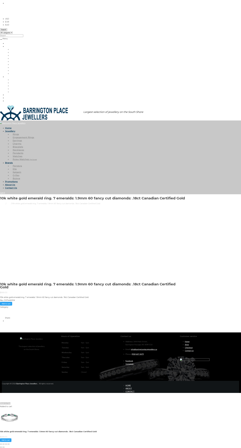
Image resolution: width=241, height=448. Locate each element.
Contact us (189, 350)
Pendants (14, 67)
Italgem (13, 86)
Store (8, 203)
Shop (187, 344)
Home (7, 43)
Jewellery (8, 46)
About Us (9, 98)
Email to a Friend (7, 313)
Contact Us (9, 101)
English (8, 3)
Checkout (189, 347)
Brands (8, 77)
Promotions (9, 95)
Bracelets (14, 61)
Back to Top (5, 403)
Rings (12, 49)
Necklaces (14, 64)
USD (2, 14)
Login (2, 400)
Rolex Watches (18, 73)
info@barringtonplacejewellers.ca (144, 349)
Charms (13, 58)
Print (2, 310)
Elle (11, 83)
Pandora (13, 80)
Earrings (13, 55)
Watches (13, 70)
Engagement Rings (17, 52)
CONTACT (130, 391)
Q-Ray (12, 89)
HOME (128, 385)
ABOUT (129, 388)
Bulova (12, 92)
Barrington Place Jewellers (26, 383)
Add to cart (6, 304)
